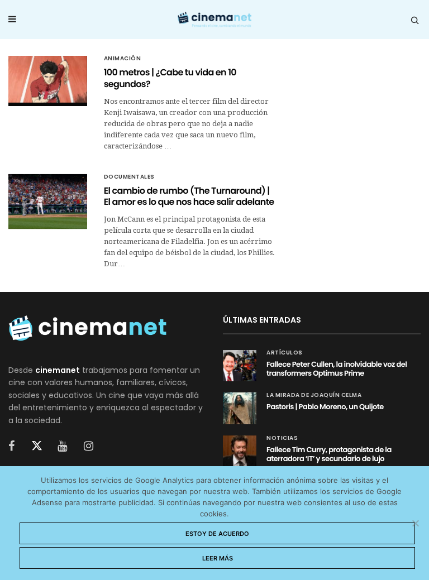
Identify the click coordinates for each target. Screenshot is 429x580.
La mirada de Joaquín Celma (313, 395)
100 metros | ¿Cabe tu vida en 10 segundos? (170, 78)
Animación (122, 58)
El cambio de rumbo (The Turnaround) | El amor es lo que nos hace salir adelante (189, 196)
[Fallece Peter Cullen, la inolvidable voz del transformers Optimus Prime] (239, 365)
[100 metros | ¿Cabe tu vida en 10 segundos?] (47, 79)
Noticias (282, 438)
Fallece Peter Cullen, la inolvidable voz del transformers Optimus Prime (336, 368)
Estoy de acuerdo (217, 534)
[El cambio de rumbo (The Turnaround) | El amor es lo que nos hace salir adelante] (47, 201)
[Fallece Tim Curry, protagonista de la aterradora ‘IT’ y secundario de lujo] (239, 451)
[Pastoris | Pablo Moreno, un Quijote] (239, 408)
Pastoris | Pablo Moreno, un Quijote (325, 406)
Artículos (284, 353)
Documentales (129, 177)
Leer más (217, 558)
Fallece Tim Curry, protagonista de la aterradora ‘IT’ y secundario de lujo (329, 454)
